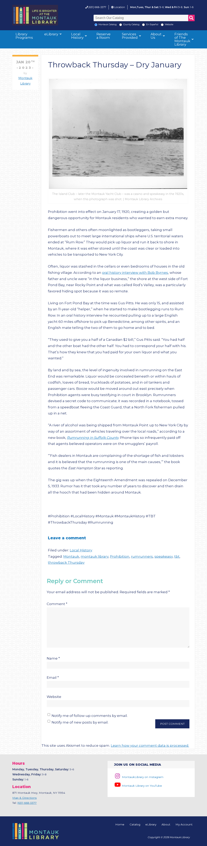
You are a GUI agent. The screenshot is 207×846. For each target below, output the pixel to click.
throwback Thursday (66, 563)
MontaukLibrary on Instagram (142, 777)
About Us (156, 36)
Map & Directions (24, 797)
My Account (183, 824)
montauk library (94, 556)
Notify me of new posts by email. (80, 722)
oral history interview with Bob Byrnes (135, 273)
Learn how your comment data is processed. (150, 746)
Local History (77, 36)
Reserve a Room (103, 36)
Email (53, 678)
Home (119, 824)
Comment (57, 604)
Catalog (135, 824)
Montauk (71, 556)
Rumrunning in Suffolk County (93, 438)
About (166, 824)
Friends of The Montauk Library (182, 39)
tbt (177, 556)
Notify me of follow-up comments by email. (90, 716)
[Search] (191, 18)
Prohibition (119, 556)
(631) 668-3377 (97, 7)
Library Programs (24, 36)
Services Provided (130, 36)
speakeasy (163, 556)
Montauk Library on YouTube (141, 785)
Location (119, 7)
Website (54, 697)
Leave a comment (67, 537)
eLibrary (51, 34)
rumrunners (142, 556)
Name (53, 658)
